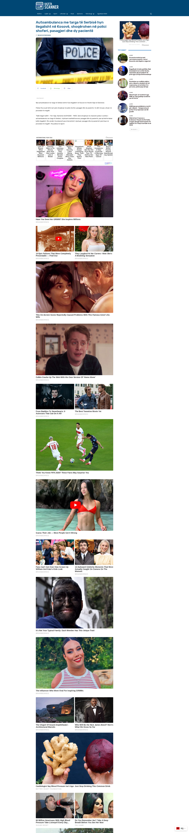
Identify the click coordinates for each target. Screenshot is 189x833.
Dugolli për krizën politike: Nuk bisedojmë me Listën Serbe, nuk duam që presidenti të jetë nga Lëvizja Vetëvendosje (140, 71)
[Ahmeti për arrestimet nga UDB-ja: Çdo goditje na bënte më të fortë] (123, 96)
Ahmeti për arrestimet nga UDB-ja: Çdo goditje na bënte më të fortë (139, 96)
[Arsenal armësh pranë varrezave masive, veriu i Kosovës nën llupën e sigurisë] (123, 58)
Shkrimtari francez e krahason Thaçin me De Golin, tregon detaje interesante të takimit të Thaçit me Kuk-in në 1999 (140, 121)
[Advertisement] (74, 132)
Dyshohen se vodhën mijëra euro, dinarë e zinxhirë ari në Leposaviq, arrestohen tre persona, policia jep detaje (139, 84)
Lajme (131, 55)
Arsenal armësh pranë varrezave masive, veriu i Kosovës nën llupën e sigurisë (140, 59)
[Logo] (51, 5)
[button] (151, 14)
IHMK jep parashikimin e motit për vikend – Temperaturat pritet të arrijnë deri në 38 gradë (140, 108)
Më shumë (134, 129)
